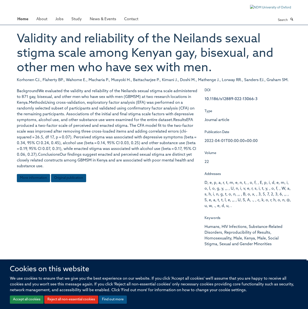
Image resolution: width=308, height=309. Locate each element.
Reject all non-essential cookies (71, 299)
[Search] (291, 19)
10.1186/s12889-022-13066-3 (231, 99)
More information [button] (33, 178)
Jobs (59, 19)
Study (76, 19)
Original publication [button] (68, 178)
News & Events (103, 19)
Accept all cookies (26, 299)
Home (22, 19)
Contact (131, 19)
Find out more (113, 299)
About (41, 19)
